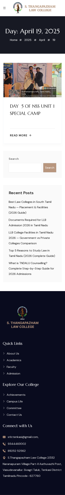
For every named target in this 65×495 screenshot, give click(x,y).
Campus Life (15, 401)
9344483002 (16, 444)
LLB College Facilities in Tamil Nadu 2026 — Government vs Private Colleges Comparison (31, 238)
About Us (13, 353)
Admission (13, 373)
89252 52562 (16, 451)
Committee (14, 408)
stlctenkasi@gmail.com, (22, 437)
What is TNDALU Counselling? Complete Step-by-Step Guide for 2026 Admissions (31, 268)
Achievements (16, 395)
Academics (14, 360)
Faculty (11, 367)
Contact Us (14, 415)
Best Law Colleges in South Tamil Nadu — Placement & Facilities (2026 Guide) (30, 207)
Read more (18, 135)
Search (14, 159)
